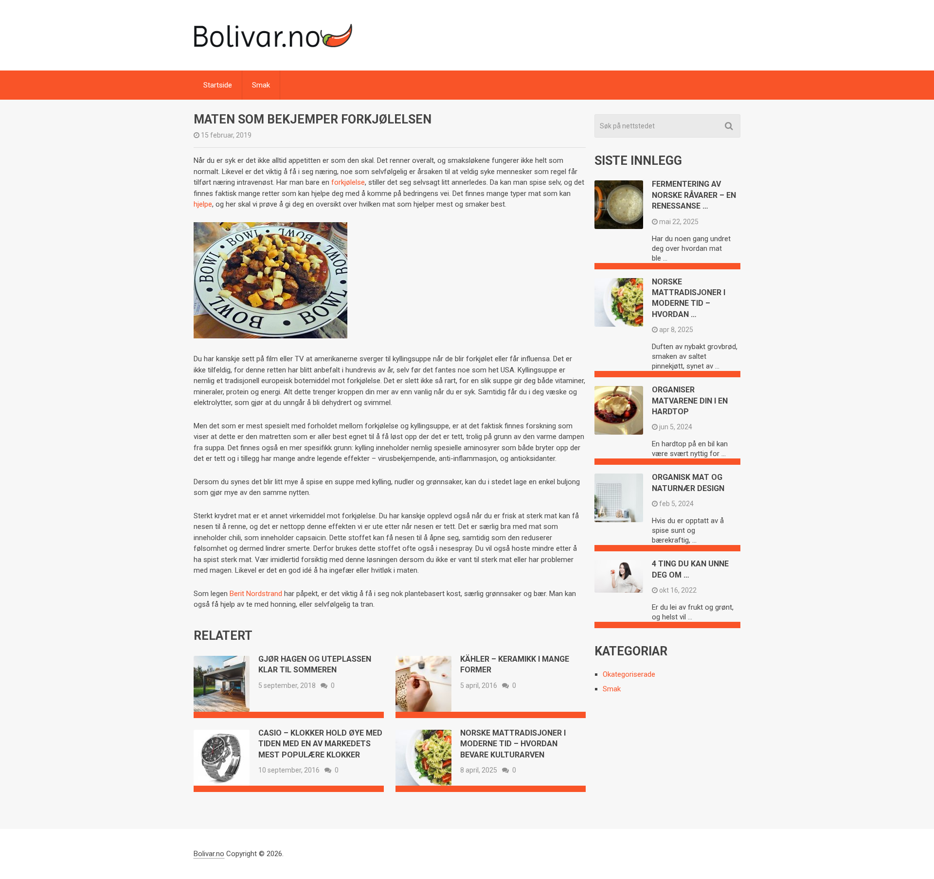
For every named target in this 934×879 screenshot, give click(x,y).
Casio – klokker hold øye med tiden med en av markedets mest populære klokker (320, 743)
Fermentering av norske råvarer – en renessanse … (694, 195)
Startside (217, 85)
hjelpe (203, 204)
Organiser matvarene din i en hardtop (690, 400)
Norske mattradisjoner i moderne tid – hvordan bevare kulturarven (513, 743)
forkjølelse (348, 182)
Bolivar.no (209, 853)
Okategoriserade (629, 674)
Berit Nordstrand (256, 593)
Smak (261, 85)
